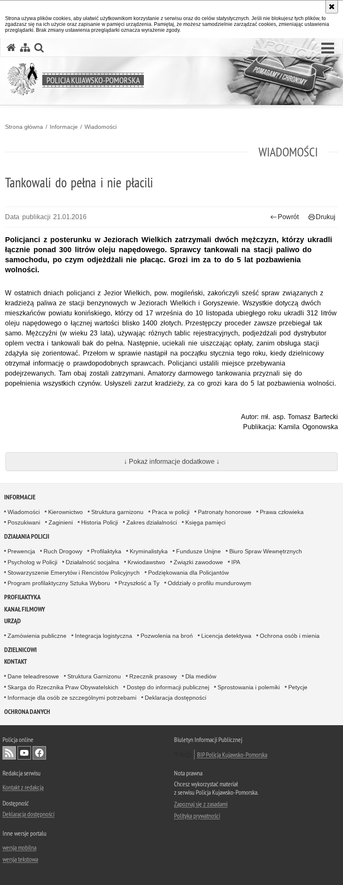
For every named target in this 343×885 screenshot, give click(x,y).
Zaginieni (61, 522)
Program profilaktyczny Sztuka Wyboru (59, 583)
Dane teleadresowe (33, 676)
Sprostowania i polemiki (249, 687)
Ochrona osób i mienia (290, 635)
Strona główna (24, 126)
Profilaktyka (106, 551)
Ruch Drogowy (63, 551)
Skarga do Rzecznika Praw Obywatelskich (63, 687)
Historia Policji (99, 522)
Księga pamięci (205, 522)
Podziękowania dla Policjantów (188, 572)
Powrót (288, 216)
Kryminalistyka (149, 551)
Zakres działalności (151, 522)
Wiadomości (100, 126)
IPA (235, 562)
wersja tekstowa (20, 859)
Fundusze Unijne (198, 551)
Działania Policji (26, 536)
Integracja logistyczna (103, 635)
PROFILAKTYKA (22, 597)
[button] (327, 48)
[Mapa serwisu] (25, 47)
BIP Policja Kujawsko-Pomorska (232, 754)
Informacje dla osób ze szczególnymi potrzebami (72, 697)
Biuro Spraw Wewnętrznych (265, 551)
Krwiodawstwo (146, 562)
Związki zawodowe (198, 562)
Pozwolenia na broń (167, 635)
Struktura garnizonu (117, 512)
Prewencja (21, 551)
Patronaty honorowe (224, 512)
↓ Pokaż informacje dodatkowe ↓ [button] (172, 461)
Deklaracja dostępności (175, 697)
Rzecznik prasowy (153, 676)
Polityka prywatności (197, 815)
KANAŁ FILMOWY (24, 609)
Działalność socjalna (92, 562)
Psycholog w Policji (32, 562)
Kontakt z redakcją (23, 787)
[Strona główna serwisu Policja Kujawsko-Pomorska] (11, 47)
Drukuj (325, 216)
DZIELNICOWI (20, 649)
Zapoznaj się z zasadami (201, 804)
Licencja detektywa (226, 635)
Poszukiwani (24, 522)
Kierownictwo (65, 512)
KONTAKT (15, 661)
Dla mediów (200, 676)
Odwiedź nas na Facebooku (39, 753)
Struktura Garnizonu (94, 676)
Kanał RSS (9, 753)
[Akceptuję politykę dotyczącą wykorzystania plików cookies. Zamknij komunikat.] (331, 6)
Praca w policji (170, 512)
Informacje (64, 126)
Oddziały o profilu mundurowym (209, 583)
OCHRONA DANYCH (27, 711)
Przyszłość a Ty (138, 583)
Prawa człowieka (282, 512)
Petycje (297, 687)
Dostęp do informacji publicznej (168, 687)
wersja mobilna (19, 847)
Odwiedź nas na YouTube (24, 753)
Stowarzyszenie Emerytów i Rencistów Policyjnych (74, 572)
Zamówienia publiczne (37, 635)
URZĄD (12, 620)
